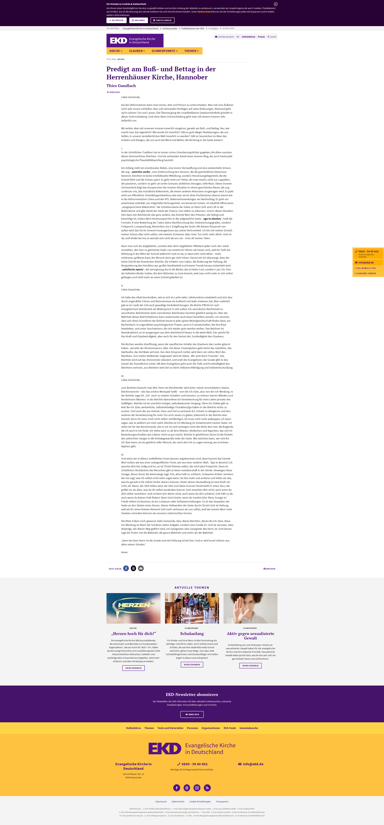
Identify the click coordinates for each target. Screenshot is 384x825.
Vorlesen (115, 92)
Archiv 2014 (229, 28)
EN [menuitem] (237, 36)
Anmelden (193, 714)
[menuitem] (224, 36)
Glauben (135, 51)
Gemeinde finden (366, 273)
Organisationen (211, 728)
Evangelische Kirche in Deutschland (141, 28)
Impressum (161, 801)
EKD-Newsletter (366, 268)
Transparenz (222, 801)
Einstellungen (163, 20)
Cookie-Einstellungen (200, 801)
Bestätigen (117, 20)
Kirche (115, 51)
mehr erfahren (133, 668)
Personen (192, 728)
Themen (190, 51)
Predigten (213, 28)
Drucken (270, 568)
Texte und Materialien (170, 728)
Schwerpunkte (170, 28)
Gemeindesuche (249, 728)
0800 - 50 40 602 (368, 251)
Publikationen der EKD (193, 28)
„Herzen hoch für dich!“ (133, 633)
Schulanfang (192, 633)
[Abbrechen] (276, 4)
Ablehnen (140, 20)
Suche (273, 36)
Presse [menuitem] (261, 36)
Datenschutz (204, 11)
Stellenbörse (133, 728)
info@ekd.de (366, 262)
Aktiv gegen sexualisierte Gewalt (250, 636)
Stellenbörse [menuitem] (248, 36)
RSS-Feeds (230, 728)
